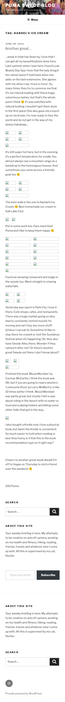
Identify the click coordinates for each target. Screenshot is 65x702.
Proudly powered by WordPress (23, 693)
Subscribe (48, 575)
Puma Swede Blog (30, 5)
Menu (34, 19)
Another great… (18, 48)
